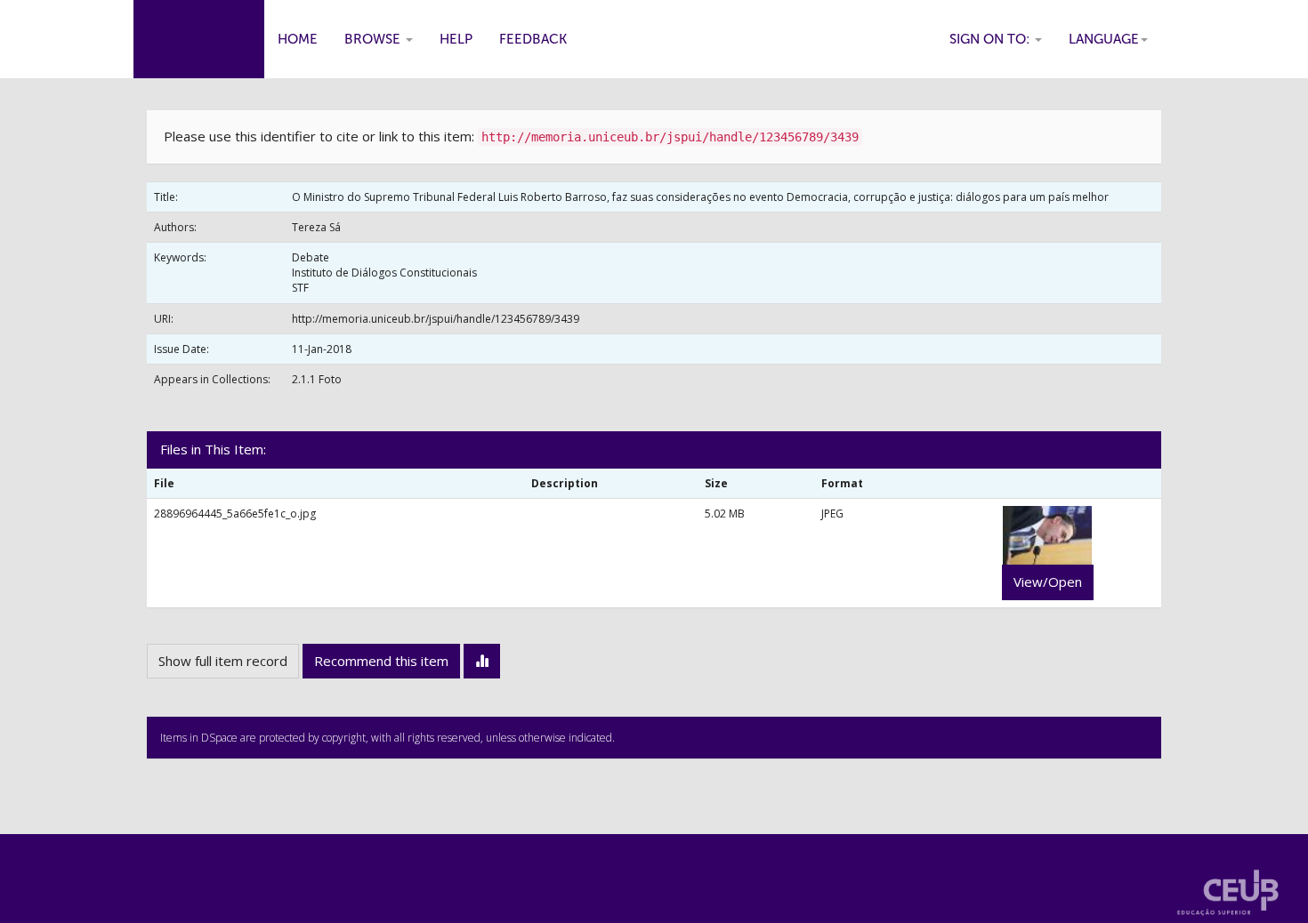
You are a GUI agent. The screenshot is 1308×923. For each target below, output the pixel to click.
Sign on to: (991, 39)
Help (456, 39)
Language (1104, 39)
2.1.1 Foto (317, 379)
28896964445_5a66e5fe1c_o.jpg (235, 513)
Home (298, 39)
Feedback (533, 39)
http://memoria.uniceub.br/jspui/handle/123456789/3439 (435, 318)
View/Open (1047, 581)
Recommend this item (381, 661)
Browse (374, 39)
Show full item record (222, 661)
